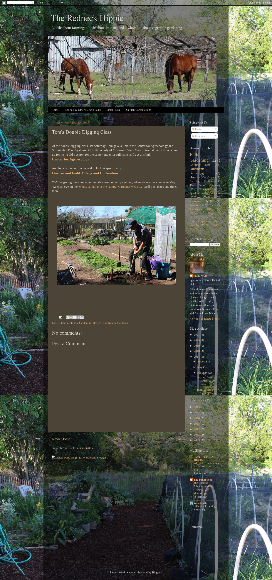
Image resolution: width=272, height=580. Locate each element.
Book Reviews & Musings (204, 458)
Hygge (211, 213)
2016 (197, 406)
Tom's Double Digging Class (206, 391)
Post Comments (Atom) (81, 447)
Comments (200, 135)
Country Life (200, 165)
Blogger (156, 572)
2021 (197, 334)
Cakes (210, 177)
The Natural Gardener (115, 322)
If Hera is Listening (205, 506)
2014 (197, 418)
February (202, 372)
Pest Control (210, 217)
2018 (197, 351)
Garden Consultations (138, 109)
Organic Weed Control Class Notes (206, 381)
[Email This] (68, 317)
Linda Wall (200, 276)
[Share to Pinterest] (82, 317)
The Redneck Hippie (87, 17)
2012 (197, 429)
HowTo (97, 322)
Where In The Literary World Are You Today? (206, 466)
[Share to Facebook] (78, 317)
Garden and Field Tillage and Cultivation (85, 173)
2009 (197, 440)
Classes (65, 322)
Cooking (195, 181)
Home (55, 109)
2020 (197, 340)
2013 (197, 423)
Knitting (211, 197)
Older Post (173, 439)
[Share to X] (75, 317)
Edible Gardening (81, 322)
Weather (194, 205)
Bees (211, 181)
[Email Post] (60, 317)
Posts (197, 129)
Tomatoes (205, 189)
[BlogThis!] (71, 317)
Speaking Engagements (205, 193)
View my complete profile (205, 318)
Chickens (194, 213)
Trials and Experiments (200, 221)
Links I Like (113, 109)
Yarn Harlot (201, 503)
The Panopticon (203, 479)
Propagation (196, 201)
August (201, 361)
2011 (197, 434)
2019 (197, 345)
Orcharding (195, 217)
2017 (197, 356)
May (200, 367)
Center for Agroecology (70, 159)
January (202, 400)
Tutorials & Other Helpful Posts (82, 109)
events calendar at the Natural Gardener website (109, 186)
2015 (197, 412)
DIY (212, 201)
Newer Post (61, 439)
